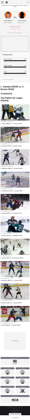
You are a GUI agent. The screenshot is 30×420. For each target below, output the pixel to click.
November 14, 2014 (15, 26)
